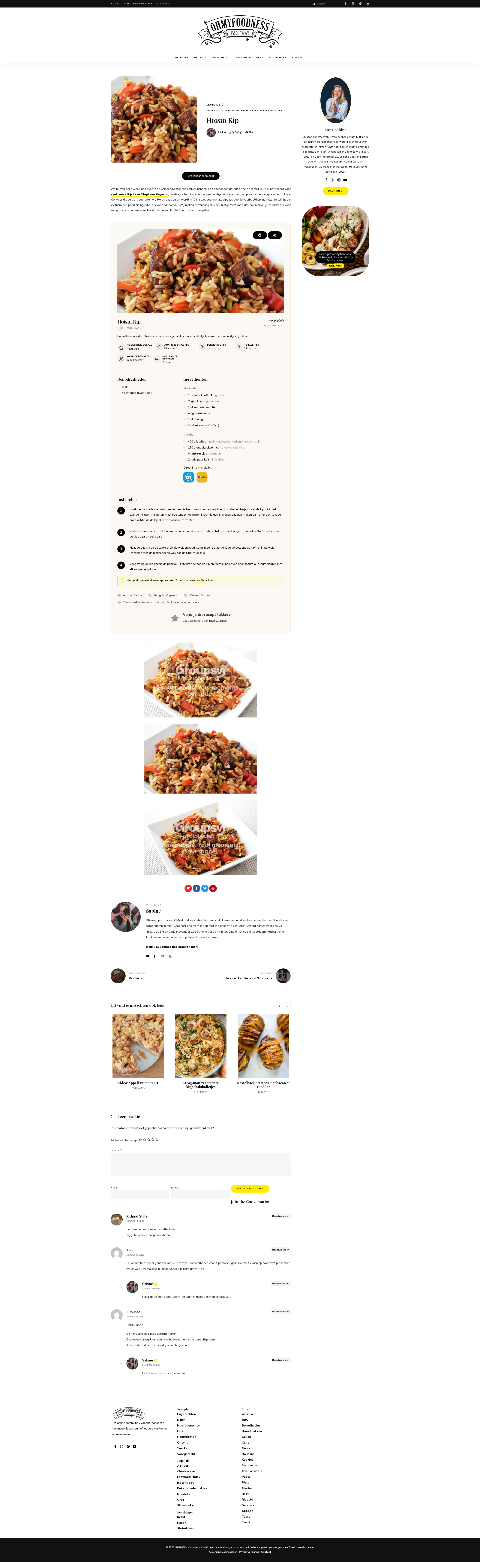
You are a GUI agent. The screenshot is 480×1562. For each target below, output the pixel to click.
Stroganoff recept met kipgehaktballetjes (200, 1085)
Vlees (278, 110)
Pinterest (171, 956)
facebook (345, 3)
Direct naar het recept (201, 176)
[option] (138, 1052)
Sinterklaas (185, 1528)
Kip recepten (249, 110)
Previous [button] (279, 1006)
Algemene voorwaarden (223, 1552)
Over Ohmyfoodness (138, 3)
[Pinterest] (213, 888)
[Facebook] (196, 888)
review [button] (213, 621)
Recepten (182, 57)
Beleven (218, 57)
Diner (210, 110)
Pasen (181, 1523)
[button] (275, 235)
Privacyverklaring (249, 1552)
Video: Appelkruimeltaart (138, 1083)
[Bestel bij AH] (188, 477)
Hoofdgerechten (227, 110)
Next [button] (287, 1006)
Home (114, 3)
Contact (163, 3)
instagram (353, 3)
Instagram (164, 956)
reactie (200, 580)
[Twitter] (204, 888)
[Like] (188, 888)
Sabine (222, 132)
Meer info (335, 190)
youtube (368, 3)
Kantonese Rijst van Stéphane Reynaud (139, 194)
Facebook (156, 956)
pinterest (360, 3)
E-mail (176, 1187)
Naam (115, 1187)
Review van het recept (124, 1140)
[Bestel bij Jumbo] (202, 477)
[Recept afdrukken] (260, 235)
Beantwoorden (280, 1216)
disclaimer (308, 1547)
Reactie (116, 1150)
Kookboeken (277, 57)
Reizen (198, 57)
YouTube (149, 956)
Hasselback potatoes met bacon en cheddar (263, 1085)
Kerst (181, 1517)
